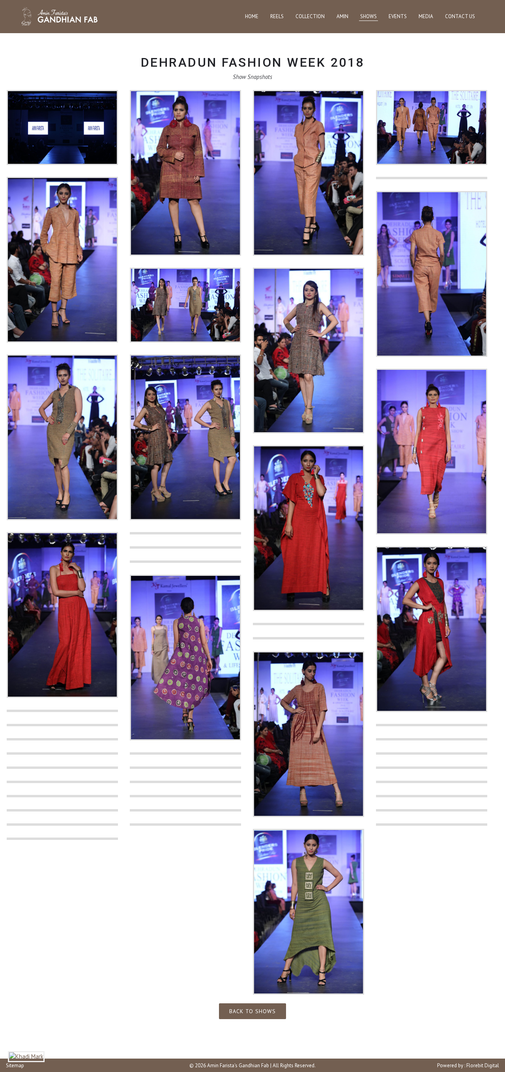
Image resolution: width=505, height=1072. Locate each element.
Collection (310, 16)
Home (251, 16)
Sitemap (15, 1065)
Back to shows (252, 1011)
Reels (277, 16)
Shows (368, 16)
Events (398, 16)
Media (426, 16)
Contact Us (460, 16)
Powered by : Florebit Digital (468, 1065)
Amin (342, 16)
